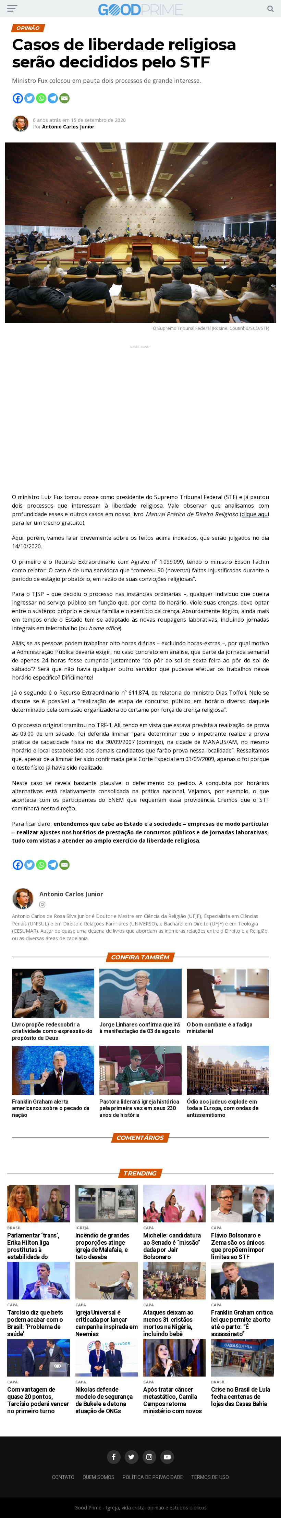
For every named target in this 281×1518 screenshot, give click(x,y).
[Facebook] (18, 98)
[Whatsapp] (41, 98)
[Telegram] (53, 98)
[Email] (64, 98)
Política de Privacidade (153, 1477)
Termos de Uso (210, 1477)
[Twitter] (29, 98)
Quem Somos (98, 1477)
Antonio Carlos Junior (68, 126)
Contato (63, 1477)
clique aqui (255, 514)
